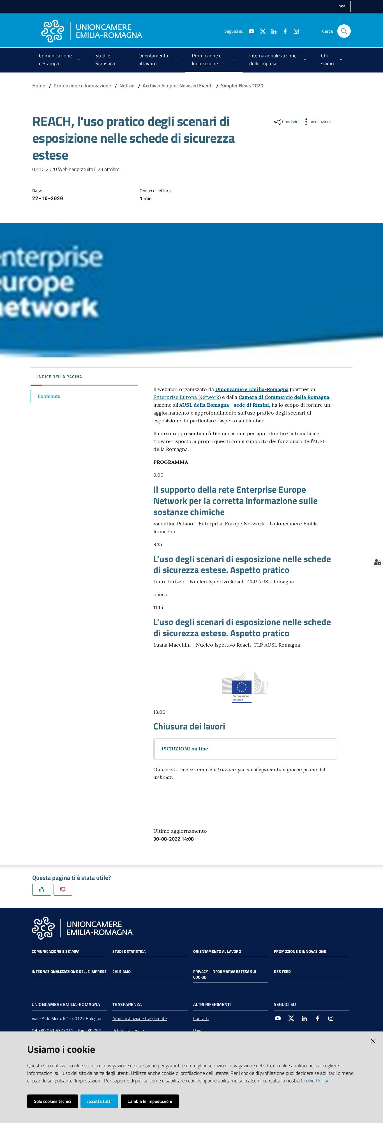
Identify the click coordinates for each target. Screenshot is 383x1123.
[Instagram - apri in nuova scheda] (294, 30)
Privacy (200, 1030)
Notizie (126, 85)
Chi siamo (121, 971)
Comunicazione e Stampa (55, 951)
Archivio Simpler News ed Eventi (178, 85)
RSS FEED (282, 971)
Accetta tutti (99, 1101)
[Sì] (41, 890)
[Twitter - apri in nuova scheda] (260, 30)
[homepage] (91, 31)
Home (38, 85)
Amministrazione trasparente (139, 1018)
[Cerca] (344, 31)
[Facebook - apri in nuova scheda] (283, 30)
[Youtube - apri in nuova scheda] (249, 30)
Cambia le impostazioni (150, 1101)
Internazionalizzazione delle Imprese (69, 971)
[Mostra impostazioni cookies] (377, 562)
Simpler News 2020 (242, 85)
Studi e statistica (129, 951)
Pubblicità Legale (128, 1030)
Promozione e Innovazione (82, 85)
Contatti (201, 1018)
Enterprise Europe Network (186, 397)
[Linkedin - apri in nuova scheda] (271, 30)
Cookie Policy (314, 1080)
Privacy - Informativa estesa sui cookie (224, 974)
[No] (63, 890)
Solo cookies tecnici (52, 1101)
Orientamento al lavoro (217, 951)
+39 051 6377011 (55, 1030)
